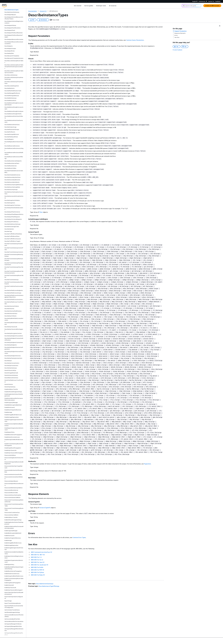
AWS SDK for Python (37, 572)
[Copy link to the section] (27, 36)
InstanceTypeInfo (45, 507)
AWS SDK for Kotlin (37, 567)
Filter (41, 212)
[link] (53, 11)
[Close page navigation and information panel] (219, 25)
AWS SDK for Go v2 (37, 560)
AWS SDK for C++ (36, 557)
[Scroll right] (118, 5)
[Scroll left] (73, 5)
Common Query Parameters (135, 40)
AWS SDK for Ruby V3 (38, 575)
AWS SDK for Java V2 (37, 562)
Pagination (147, 464)
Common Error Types (79, 537)
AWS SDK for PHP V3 (37, 570)
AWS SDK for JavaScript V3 (39, 565)
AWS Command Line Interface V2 (41, 552)
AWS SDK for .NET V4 (38, 555)
